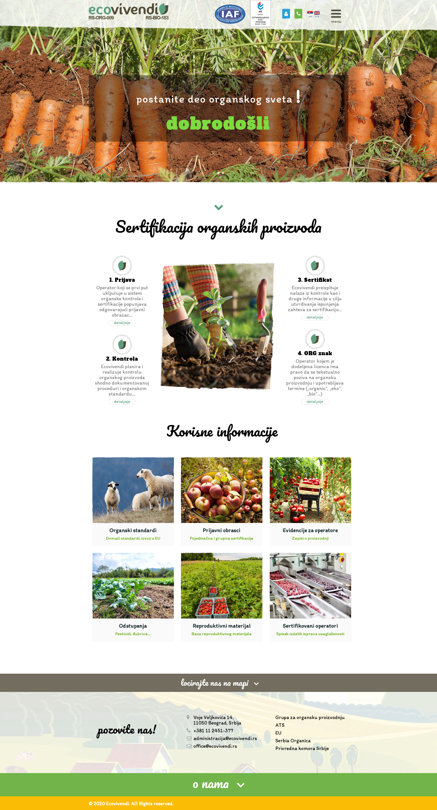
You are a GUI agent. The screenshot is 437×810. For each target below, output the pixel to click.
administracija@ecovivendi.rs (225, 738)
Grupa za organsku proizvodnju (310, 717)
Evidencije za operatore (310, 530)
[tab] (218, 784)
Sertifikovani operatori (310, 625)
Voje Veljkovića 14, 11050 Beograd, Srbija (217, 720)
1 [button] (214, 173)
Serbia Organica (293, 741)
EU (278, 733)
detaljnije (122, 322)
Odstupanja (133, 625)
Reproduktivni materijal (222, 625)
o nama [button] (211, 783)
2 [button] (218, 173)
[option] (218, 91)
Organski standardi (133, 530)
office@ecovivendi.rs (215, 746)
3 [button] (223, 173)
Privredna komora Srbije (302, 748)
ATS (280, 725)
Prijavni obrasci (221, 530)
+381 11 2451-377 (213, 730)
